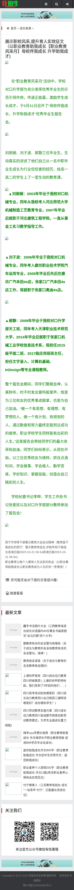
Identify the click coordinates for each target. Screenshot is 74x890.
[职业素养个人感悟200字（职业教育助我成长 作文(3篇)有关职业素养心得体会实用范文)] (13, 771)
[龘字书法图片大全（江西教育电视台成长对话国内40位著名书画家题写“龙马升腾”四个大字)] (13, 629)
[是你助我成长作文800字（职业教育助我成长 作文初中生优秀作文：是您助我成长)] (13, 754)
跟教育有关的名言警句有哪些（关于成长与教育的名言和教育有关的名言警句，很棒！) (44, 648)
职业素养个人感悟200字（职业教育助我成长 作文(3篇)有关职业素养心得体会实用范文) (45, 772)
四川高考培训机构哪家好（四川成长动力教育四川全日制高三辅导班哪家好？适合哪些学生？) (44, 698)
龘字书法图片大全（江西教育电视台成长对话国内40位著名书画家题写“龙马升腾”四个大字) (45, 630)
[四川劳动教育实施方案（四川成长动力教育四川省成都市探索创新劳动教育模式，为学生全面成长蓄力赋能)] (13, 714)
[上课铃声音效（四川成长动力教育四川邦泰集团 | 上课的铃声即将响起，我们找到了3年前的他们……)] (13, 679)
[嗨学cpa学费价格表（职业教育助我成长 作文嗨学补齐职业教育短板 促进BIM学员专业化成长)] (13, 736)
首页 (13, 28)
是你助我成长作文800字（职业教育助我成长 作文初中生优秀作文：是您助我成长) (45, 755)
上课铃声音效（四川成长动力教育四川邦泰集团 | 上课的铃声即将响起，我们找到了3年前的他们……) (44, 680)
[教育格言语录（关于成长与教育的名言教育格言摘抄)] (13, 664)
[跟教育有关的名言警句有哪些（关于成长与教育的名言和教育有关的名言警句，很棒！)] (13, 647)
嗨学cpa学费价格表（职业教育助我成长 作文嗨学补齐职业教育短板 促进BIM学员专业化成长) (45, 737)
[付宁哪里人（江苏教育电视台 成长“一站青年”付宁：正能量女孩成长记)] (13, 789)
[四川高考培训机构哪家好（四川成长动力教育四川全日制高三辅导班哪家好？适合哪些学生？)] (13, 697)
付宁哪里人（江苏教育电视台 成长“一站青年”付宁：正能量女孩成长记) (45, 789)
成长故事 (25, 28)
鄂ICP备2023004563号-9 (37, 885)
